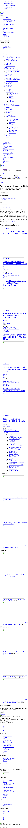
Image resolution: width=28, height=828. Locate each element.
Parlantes (8, 83)
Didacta (11, 96)
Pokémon (11, 126)
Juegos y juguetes (8, 32)
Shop (5, 177)
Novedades (6, 17)
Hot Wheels (9, 111)
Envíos (5, 8)
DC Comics (12, 118)
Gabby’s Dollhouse (14, 119)
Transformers (12, 133)
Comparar (3, 199)
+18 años (8, 90)
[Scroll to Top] (0, 826)
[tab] (15, 207)
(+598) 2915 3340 (7, 2)
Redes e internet (10, 66)
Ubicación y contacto (9, 5)
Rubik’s (8, 135)
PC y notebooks (7, 21)
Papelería (5, 35)
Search (5, 169)
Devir (10, 94)
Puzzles (8, 134)
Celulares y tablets (8, 24)
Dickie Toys (9, 109)
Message (2, 711)
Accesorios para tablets (12, 71)
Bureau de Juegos (14, 93)
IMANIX (8, 112)
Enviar (2, 712)
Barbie (7, 107)
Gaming (5, 23)
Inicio (1, 177)
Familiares (8, 89)
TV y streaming (7, 30)
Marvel (11, 123)
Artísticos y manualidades (13, 105)
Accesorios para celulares (13, 70)
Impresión (8, 63)
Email (2, 709)
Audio (4, 27)
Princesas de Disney (14, 127)
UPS (4, 31)
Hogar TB (13, 444)
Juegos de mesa (7, 86)
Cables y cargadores (11, 72)
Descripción (6, 207)
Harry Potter (12, 120)
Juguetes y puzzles (8, 104)
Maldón (11, 97)
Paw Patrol (12, 124)
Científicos (9, 108)
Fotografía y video (8, 28)
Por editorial (9, 92)
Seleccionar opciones (9, 327)
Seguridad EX (13, 451)
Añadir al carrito (7, 273)
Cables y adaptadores (12, 60)
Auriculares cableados (12, 78)
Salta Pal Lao (12, 101)
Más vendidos (7, 19)
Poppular (11, 98)
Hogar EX (13, 443)
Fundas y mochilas (11, 62)
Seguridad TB (13, 452)
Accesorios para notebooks (13, 57)
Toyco (10, 103)
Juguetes (8, 114)
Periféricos (9, 64)
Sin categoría (13, 454)
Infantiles (8, 88)
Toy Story (11, 131)
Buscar (18, 170)
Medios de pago (7, 7)
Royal (10, 100)
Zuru (7, 137)
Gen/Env (12, 441)
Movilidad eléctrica (15, 447)
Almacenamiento (11, 59)
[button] (3, 827)
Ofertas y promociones (9, 20)
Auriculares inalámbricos (13, 79)
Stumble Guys (13, 129)
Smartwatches (7, 25)
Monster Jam (9, 115)
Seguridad (6, 36)
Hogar (4, 34)
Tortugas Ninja (13, 130)
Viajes (4, 38)
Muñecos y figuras (11, 116)
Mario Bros (12, 122)
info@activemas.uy (8, 3)
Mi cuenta (6, 10)
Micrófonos (9, 82)
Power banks (9, 74)
